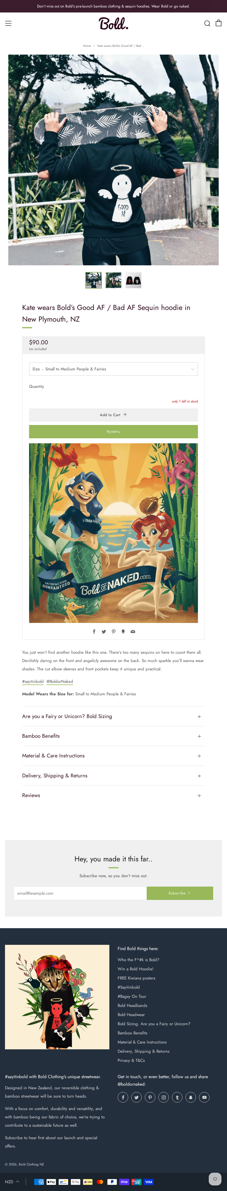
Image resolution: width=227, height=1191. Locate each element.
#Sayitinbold (129, 987)
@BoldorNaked (60, 681)
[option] (113, 160)
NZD (9, 1182)
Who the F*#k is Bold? (138, 960)
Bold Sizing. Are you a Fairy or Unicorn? (154, 1024)
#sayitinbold (33, 681)
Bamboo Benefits (132, 1033)
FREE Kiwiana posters (136, 978)
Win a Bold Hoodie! (136, 969)
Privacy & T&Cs (131, 1060)
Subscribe (177, 893)
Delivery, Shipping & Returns (143, 1051)
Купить (113, 431)
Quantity (36, 386)
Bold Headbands (132, 1005)
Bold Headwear (131, 1015)
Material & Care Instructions (142, 1042)
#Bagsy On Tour (132, 996)
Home (87, 46)
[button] (93, 280)
